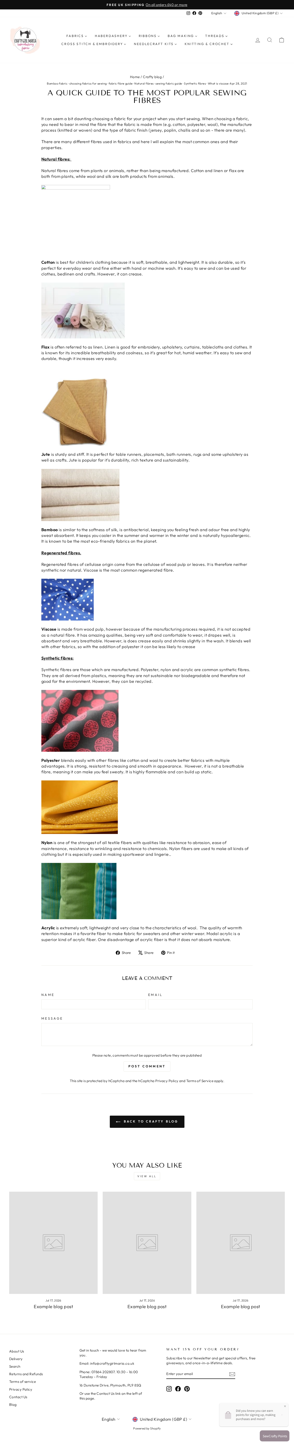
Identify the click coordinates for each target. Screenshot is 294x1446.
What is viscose (218, 83)
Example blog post (53, 1306)
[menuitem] (76, 36)
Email (155, 995)
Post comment (147, 1066)
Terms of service (22, 1381)
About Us (16, 1351)
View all (147, 1176)
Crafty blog (152, 77)
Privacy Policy (166, 1081)
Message (52, 1018)
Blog (13, 1404)
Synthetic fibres (195, 83)
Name (47, 995)
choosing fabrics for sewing (88, 83)
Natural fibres (143, 83)
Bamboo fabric (57, 83)
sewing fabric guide (168, 83)
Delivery (16, 1359)
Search (14, 1366)
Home (135, 77)
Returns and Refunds (26, 1374)
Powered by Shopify (147, 1428)
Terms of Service (199, 1081)
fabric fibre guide (121, 83)
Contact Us (18, 1397)
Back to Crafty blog (150, 1121)
